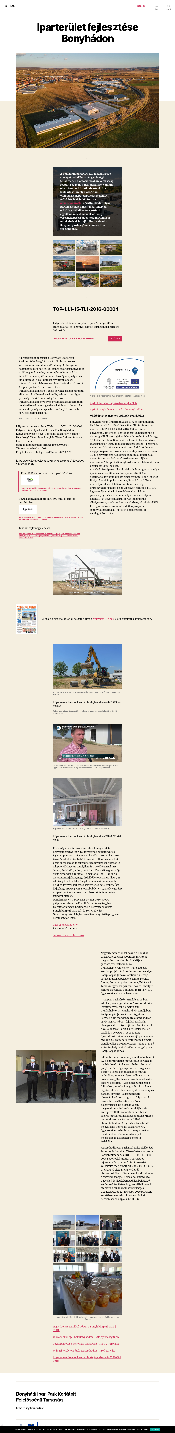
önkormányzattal (71, 203)
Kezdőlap (141, 6)
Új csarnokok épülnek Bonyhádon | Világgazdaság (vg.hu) (87, 1337)
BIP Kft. (10, 6)
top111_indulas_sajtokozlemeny (109, 403)
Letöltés (115, 338)
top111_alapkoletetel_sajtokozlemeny (112, 409)
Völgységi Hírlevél (104, 619)
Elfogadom (155, 1429)
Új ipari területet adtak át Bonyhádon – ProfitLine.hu (84, 1350)
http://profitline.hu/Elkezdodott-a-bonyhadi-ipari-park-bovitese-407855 (49, 534)
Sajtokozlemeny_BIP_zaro (68, 935)
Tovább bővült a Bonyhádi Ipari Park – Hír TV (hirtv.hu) (86, 1343)
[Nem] (172, 1429)
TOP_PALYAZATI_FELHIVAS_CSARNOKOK (73, 338)
